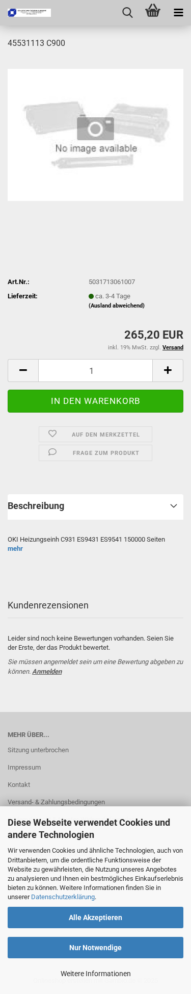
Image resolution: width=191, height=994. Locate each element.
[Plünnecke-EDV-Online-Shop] (25, 13)
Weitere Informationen (96, 974)
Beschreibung (36, 505)
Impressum (24, 767)
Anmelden (47, 671)
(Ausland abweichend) (117, 305)
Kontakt (19, 784)
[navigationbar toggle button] (178, 13)
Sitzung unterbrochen (38, 750)
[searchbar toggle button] (127, 13)
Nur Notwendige (95, 948)
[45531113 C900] (95, 134)
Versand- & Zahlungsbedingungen (56, 802)
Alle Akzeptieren (95, 917)
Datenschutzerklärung (63, 897)
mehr (15, 548)
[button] (23, 370)
